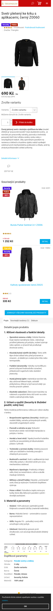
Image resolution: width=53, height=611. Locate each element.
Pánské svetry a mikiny (24, 561)
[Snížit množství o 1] (11, 123)
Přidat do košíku (25, 122)
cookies (5, 600)
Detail (45, 241)
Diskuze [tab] (34, 320)
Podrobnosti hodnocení (35, 27)
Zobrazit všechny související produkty (26, 313)
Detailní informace (9, 158)
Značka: (11, 30)
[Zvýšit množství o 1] (11, 120)
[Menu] (47, 3)
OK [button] (25, 606)
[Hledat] (32, 3)
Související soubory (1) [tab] (19, 320)
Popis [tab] (6, 320)
